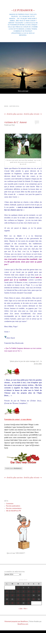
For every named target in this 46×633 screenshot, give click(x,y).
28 (12, 603)
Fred (13, 125)
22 (18, 599)
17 (28, 595)
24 (28, 599)
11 (33, 591)
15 (18, 595)
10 (28, 591)
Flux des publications (13, 506)
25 (33, 599)
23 (23, 599)
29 (18, 603)
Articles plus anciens (13, 113)
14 (12, 595)
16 (23, 595)
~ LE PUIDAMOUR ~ (23, 10)
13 (7, 595)
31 (28, 603)
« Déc (21, 609)
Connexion (9, 503)
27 (7, 603)
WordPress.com (23, 624)
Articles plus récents (33, 113)
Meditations (17, 468)
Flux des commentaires (13, 508)
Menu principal (23, 91)
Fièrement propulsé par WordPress (16, 621)
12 (39, 591)
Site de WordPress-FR (13, 511)
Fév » (25, 609)
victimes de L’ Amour (15, 122)
